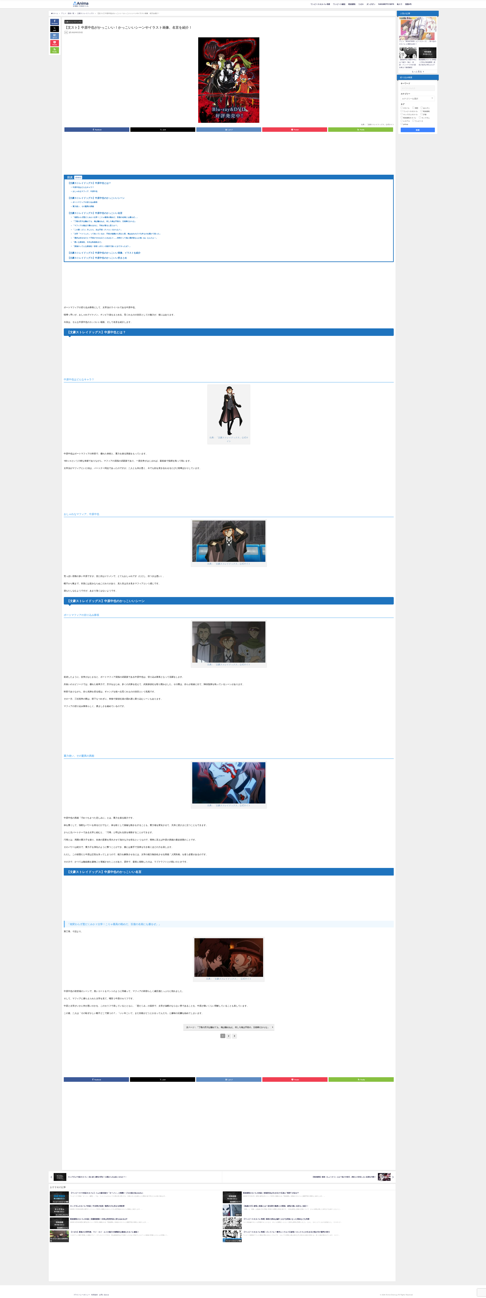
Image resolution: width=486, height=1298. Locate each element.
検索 (418, 130)
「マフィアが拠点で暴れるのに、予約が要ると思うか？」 (96, 225)
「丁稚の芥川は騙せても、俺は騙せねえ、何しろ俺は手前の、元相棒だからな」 (104, 221)
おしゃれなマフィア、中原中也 (85, 191)
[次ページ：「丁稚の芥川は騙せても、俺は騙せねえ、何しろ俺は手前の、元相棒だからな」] (228, 1029)
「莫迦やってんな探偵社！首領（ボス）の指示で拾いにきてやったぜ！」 (102, 246)
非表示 (78, 177)
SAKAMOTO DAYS (386, 4)
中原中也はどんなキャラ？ (83, 187)
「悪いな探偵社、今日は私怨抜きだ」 (88, 242)
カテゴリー (405, 93)
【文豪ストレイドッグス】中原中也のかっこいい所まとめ (97, 257)
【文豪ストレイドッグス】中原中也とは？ (89, 183)
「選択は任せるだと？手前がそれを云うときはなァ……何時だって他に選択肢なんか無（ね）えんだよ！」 (115, 237)
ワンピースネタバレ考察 (320, 4)
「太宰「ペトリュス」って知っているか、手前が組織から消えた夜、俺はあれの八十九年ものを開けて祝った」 (117, 233)
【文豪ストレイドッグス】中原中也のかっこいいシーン (96, 198)
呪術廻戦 (351, 4)
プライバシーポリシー (82, 1294)
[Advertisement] (140, 152)
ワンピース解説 (339, 4)
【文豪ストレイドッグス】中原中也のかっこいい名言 (95, 213)
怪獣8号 (408, 4)
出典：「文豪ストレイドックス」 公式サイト (228, 978)
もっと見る (417, 71)
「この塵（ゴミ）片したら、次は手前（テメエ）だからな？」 (97, 229)
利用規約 (94, 1294)
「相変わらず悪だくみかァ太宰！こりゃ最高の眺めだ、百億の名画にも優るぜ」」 (105, 217)
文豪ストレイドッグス (73, 22)
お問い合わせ (104, 1294)
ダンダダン (371, 4)
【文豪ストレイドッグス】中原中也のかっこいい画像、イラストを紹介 (104, 252)
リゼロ (361, 4)
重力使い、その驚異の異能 (83, 206)
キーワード (405, 83)
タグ (402, 104)
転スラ (399, 4)
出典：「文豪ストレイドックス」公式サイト (228, 563)
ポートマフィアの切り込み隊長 (85, 202)
